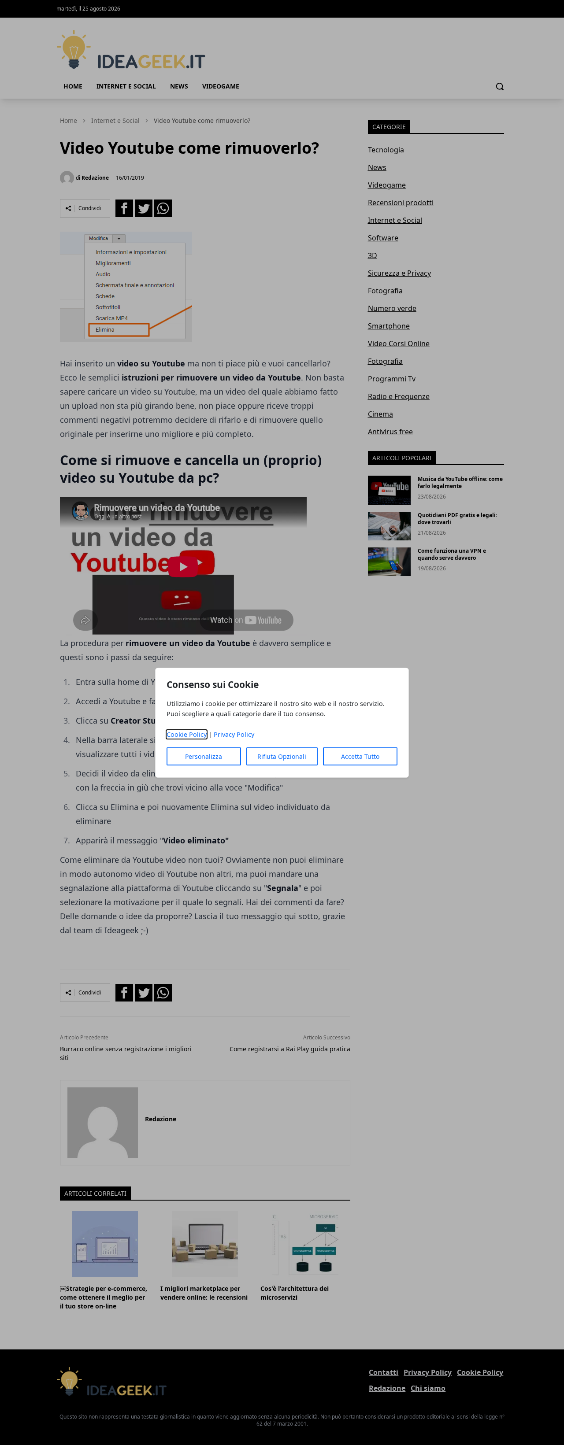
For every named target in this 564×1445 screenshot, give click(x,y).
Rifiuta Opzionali (281, 756)
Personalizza (203, 756)
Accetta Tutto (360, 756)
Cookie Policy (187, 734)
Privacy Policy (234, 734)
